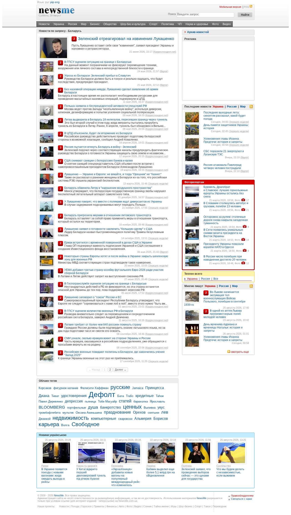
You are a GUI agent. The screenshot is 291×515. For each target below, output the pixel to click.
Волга (65, 425)
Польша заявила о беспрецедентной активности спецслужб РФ (105, 106)
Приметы (99, 506)
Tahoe (160, 396)
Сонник (147, 506)
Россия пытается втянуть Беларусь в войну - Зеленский (100, 147)
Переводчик (219, 506)
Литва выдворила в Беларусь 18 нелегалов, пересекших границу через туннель (115, 119)
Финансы (111, 506)
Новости (44, 24)
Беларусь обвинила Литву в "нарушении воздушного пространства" (108, 188)
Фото (215, 24)
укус (161, 407)
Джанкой (44, 418)
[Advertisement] (218, 70)
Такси (207, 506)
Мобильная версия (230, 6)
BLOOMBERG (52, 407)
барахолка (140, 401)
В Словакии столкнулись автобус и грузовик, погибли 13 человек (225, 205)
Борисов (160, 418)
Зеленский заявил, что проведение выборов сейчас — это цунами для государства (196, 474)
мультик (68, 412)
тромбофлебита (49, 412)
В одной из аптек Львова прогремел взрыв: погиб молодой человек (222, 314)
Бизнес (95, 24)
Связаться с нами (241, 498)
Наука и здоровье (197, 24)
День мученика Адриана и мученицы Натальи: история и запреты (223, 327)
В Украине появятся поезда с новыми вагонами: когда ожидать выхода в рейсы (54, 476)
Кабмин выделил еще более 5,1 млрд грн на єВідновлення (160, 472)
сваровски (125, 418)
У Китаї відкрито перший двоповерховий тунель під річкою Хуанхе (91, 474)
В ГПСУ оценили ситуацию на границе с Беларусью (97, 62)
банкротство (110, 407)
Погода (75, 506)
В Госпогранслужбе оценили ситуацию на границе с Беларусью (105, 283)
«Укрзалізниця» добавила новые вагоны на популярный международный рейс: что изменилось (125, 477)
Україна (150, 465)
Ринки (44, 465)
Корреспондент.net (164, 51)
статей (125, 401)
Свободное (85, 424)
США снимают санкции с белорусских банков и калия (98, 160)
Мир (83, 24)
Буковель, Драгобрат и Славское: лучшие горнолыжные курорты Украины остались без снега (225, 191)
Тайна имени (161, 506)
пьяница (90, 401)
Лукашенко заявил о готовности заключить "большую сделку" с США (108, 229)
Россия (72, 24)
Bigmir (164, 71)
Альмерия (142, 418)
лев (164, 412)
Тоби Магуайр (107, 401)
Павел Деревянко (51, 401)
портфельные (76, 407)
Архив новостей (197, 32)
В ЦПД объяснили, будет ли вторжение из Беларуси (98, 133)
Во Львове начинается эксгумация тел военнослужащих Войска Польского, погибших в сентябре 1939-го (215, 298)
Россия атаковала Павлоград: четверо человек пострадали (222, 166)
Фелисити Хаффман (94, 388)
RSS (246, 6)
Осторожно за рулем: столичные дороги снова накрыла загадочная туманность (225, 220)
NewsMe (59, 495)
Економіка (117, 465)
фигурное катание (65, 388)
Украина (58, 24)
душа (93, 407)
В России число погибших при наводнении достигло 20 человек (224, 258)
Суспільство (223, 465)
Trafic (129, 396)
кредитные (144, 396)
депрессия (74, 401)
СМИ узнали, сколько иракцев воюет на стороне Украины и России (107, 338)
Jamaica (137, 388)
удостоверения (74, 396)
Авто (121, 506)
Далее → (120, 369)
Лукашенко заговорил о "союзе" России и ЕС (93, 297)
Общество (110, 24)
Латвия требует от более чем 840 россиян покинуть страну (102, 324)
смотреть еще (240, 352)
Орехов (139, 412)
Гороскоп (86, 506)
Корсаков (45, 388)
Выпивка (150, 407)
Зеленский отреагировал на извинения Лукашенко (126, 38)
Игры (174, 506)
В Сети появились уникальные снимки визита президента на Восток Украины (223, 233)
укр (52, 2)
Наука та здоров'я (86, 465)
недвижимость (71, 418)
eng (57, 2)
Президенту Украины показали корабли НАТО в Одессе (223, 245)
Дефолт (102, 394)
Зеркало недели (158, 183)
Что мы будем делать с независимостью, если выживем (230, 472)
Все (215, 278)
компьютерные (103, 418)
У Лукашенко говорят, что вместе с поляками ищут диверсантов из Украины (113, 201)
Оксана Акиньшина (89, 412)
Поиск (172, 14)
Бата (120, 396)
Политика (167, 24)
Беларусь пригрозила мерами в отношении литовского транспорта (107, 215)
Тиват (55, 396)
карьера (49, 424)
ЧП (180, 24)
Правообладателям (242, 495)
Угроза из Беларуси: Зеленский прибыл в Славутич (97, 75)
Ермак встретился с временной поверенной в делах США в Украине (108, 242)
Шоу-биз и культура (133, 24)
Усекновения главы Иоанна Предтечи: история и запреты (222, 140)
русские (120, 387)
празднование (117, 412)
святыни (153, 412)
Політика (186, 465)
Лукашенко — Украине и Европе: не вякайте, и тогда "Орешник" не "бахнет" (112, 174)
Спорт (153, 24)
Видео (227, 24)
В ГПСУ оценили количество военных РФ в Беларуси (98, 311)
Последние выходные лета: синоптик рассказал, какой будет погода (224, 115)
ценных (132, 407)
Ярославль (157, 401)
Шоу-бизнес (186, 506)
